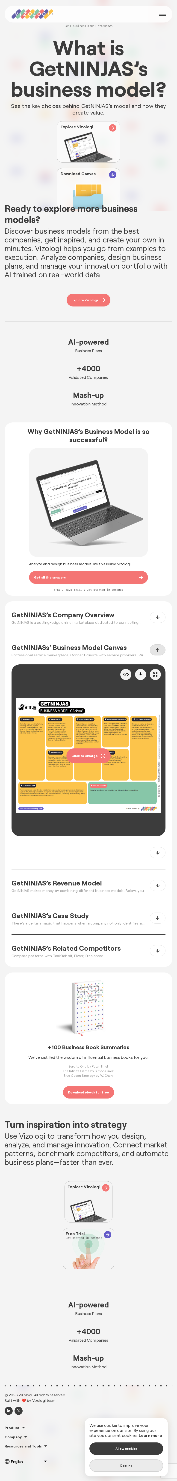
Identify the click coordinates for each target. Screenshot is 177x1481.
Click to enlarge (84, 756)
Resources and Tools (23, 1446)
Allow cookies (126, 1448)
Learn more (150, 1435)
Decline (126, 1465)
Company (13, 1437)
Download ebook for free (88, 1092)
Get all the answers (50, 577)
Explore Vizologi (85, 300)
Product (12, 1428)
